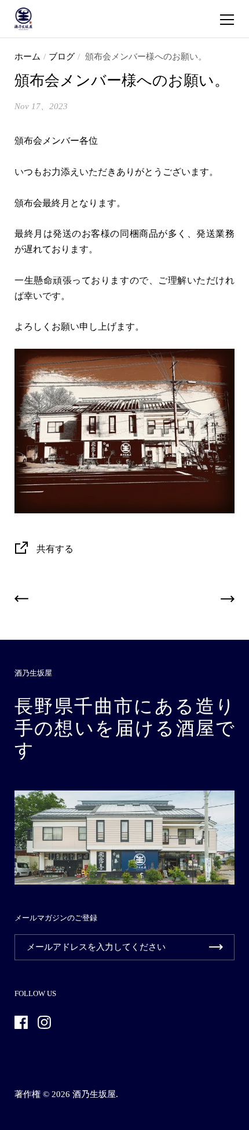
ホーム (27, 56)
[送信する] (216, 947)
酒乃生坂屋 (94, 1094)
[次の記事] (228, 601)
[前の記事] (21, 601)
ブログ (62, 56)
